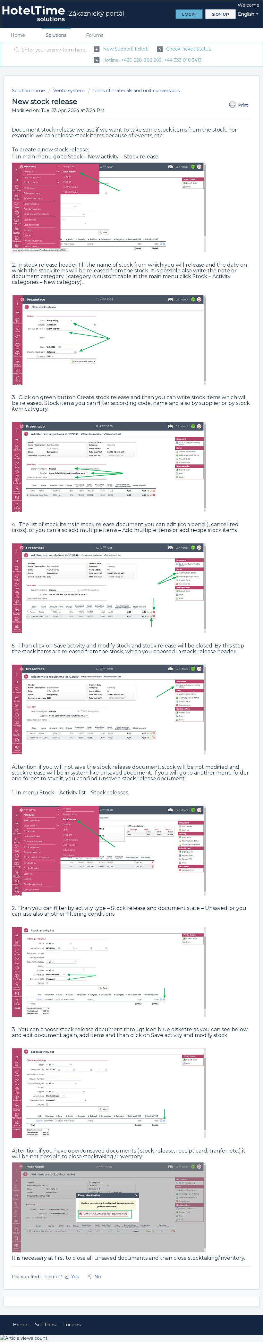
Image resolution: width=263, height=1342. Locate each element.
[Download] (120, 686)
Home (18, 35)
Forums (94, 35)
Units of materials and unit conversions (136, 90)
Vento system (69, 90)
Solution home (29, 90)
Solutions (56, 35)
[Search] (15, 50)
